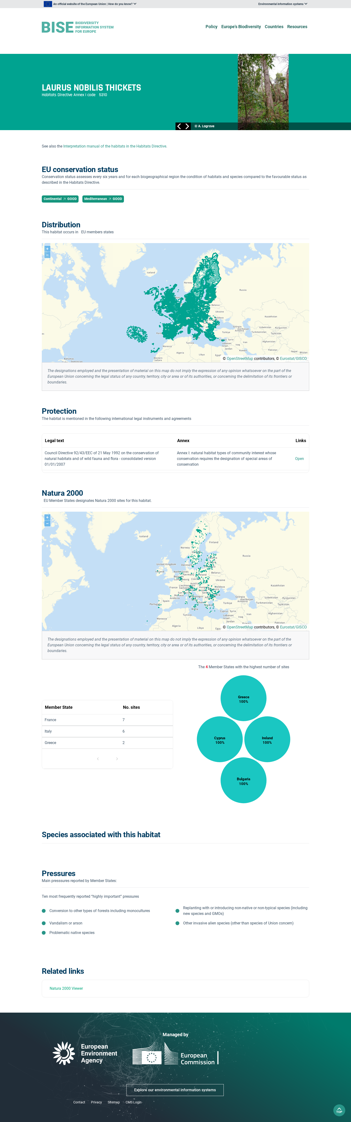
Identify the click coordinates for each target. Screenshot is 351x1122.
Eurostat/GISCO (293, 358)
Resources (297, 26)
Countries (274, 26)
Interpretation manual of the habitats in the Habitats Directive (114, 146)
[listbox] (90, 4)
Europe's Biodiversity (241, 26)
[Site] (85, 27)
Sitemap (114, 1102)
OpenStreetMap (240, 358)
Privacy (96, 1102)
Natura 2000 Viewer (66, 988)
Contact (79, 1102)
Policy (212, 26)
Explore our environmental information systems (175, 1090)
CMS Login (134, 1102)
